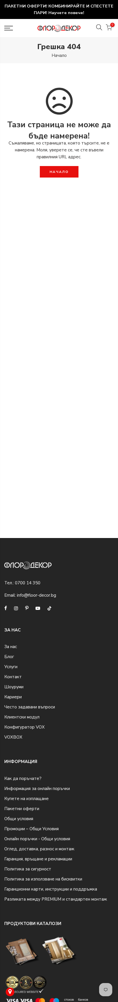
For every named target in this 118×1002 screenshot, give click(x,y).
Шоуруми (13, 687)
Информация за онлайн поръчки (37, 788)
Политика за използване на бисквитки (43, 879)
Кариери (13, 697)
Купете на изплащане (26, 798)
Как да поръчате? (23, 778)
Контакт (13, 677)
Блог (9, 657)
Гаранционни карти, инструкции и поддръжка (50, 889)
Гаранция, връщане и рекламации (38, 859)
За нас (10, 647)
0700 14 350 (27, 583)
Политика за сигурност (27, 869)
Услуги (10, 667)
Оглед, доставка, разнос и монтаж (39, 849)
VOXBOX (13, 737)
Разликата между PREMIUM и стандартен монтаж (55, 899)
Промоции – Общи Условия (31, 829)
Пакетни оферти (21, 809)
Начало (59, 55)
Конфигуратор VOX (24, 727)
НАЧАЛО (59, 171)
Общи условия (18, 819)
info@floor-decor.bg (36, 595)
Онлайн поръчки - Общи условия (37, 839)
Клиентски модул (22, 717)
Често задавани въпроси (29, 707)
